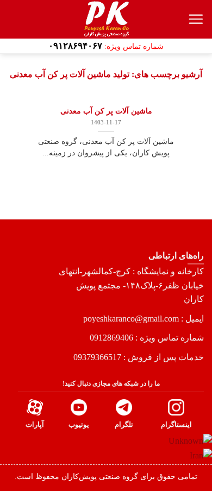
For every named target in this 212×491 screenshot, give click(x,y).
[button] (196, 19)
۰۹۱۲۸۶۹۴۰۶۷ (75, 46)
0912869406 (111, 337)
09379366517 (97, 357)
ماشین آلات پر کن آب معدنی (106, 111)
